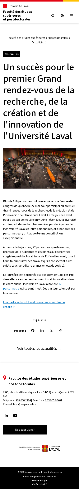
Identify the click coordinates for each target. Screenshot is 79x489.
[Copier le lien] (60, 330)
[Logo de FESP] (39, 449)
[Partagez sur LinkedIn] (42, 330)
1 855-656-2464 (53, 400)
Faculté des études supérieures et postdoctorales (17, 15)
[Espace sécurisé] (62, 15)
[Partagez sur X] (51, 330)
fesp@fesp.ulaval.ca (24, 404)
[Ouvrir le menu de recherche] (53, 15)
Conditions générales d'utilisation (39, 476)
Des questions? (25, 430)
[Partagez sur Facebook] (33, 330)
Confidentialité (39, 484)
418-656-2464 (23, 400)
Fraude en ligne (39, 480)
